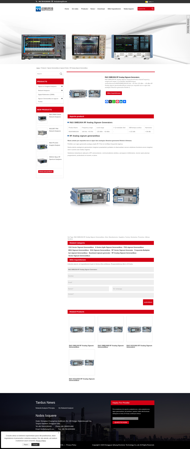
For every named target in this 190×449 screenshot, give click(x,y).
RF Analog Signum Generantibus (79, 68)
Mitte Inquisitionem (114, 9)
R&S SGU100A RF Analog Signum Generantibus (82, 379)
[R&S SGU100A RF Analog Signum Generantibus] (82, 362)
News (92, 9)
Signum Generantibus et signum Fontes (58, 68)
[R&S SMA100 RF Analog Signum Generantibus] (82, 329)
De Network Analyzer (66, 408)
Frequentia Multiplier (142, 250)
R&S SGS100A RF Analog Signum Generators (139, 346)
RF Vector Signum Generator (122, 250)
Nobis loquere (129, 9)
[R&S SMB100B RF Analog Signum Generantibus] (110, 329)
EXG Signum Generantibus (100, 250)
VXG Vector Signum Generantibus (81, 247)
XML (62, 445)
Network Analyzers (44, 90)
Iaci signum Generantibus (78, 253)
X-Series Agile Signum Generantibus (108, 247)
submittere (148, 302)
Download (101, 9)
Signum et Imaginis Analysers (47, 86)
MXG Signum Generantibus (78, 250)
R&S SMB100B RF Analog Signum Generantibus (111, 346)
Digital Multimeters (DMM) (46, 94)
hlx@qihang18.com (60, 1)
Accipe (35, 444)
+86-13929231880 (67, 426)
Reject (26, 444)
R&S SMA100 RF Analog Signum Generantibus (81, 346)
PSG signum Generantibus (134, 247)
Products (84, 9)
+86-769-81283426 (44, 1)
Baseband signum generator (99, 253)
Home (67, 9)
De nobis (75, 9)
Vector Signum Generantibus (79, 256)
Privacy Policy (71, 445)
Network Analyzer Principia (45, 408)
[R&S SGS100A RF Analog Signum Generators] (139, 329)
